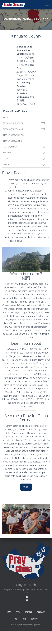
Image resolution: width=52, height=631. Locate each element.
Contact (34, 619)
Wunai (6, 164)
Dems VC (38, 625)
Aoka (5, 117)
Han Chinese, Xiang (12, 141)
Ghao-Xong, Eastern (13, 123)
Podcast (41, 612)
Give (24, 619)
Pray (18, 612)
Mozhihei (7, 152)
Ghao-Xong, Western (13, 129)
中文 (43, 123)
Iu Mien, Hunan (10, 146)
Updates (28, 612)
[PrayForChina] (14, 5)
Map (9, 612)
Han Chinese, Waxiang (14, 135)
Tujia (5, 158)
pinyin (22, 71)
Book (16, 619)
